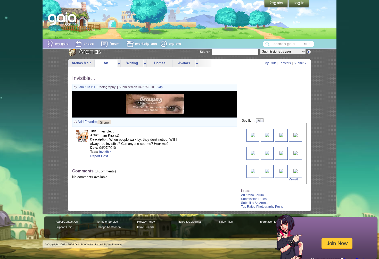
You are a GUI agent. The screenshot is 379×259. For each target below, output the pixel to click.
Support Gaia (64, 227)
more (118, 63)
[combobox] (288, 44)
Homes (159, 63)
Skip (159, 87)
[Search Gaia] (267, 44)
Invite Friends (145, 227)
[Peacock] (267, 153)
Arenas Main (82, 63)
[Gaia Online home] (63, 19)
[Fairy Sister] (253, 171)
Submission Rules (254, 199)
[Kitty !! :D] (253, 153)
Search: (205, 52)
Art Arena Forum (252, 195)
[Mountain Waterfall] (267, 171)
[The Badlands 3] (295, 171)
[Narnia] (295, 135)
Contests (284, 63)
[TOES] (253, 135)
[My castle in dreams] (281, 171)
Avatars (184, 63)
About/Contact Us (67, 221)
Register (276, 4)
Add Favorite (87, 122)
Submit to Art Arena (254, 203)
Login (299, 4)
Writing (132, 63)
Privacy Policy (146, 221)
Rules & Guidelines (190, 221)
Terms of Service (107, 221)
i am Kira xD (87, 87)
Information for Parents (273, 221)
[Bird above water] (281, 153)
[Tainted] (267, 135)
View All (293, 179)
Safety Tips (226, 221)
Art (106, 63)
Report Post (99, 156)
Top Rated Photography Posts (262, 206)
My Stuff (270, 63)
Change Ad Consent (108, 227)
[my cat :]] (281, 135)
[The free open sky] (295, 153)
